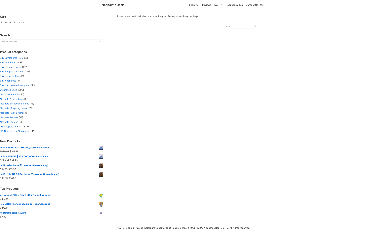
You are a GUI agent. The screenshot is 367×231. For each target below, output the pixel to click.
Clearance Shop (8, 89)
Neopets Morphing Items (13, 108)
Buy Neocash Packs (10, 67)
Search (100, 42)
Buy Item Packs (8, 62)
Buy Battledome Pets (11, 57)
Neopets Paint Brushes (12, 112)
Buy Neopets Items (10, 76)
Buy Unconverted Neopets (14, 85)
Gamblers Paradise (10, 94)
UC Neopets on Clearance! (14, 131)
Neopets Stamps (9, 122)
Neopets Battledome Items (14, 103)
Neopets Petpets (9, 117)
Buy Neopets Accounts (12, 71)
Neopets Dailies (234, 4)
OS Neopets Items (10, 126)
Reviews (206, 4)
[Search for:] (241, 26)
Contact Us (252, 4)
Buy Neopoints (8, 80)
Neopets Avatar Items (12, 99)
